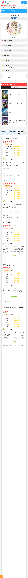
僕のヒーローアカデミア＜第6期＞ (14, 175)
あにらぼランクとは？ (14, 14)
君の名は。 (9, 301)
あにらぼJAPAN (3, 7)
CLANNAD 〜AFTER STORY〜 (13, 217)
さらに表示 (14, 171)
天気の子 (8, 259)
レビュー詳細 (8, 159)
